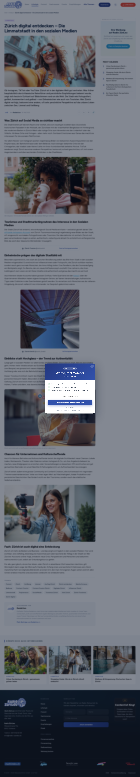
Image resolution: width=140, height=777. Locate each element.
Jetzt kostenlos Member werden (70, 402)
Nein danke (70, 407)
